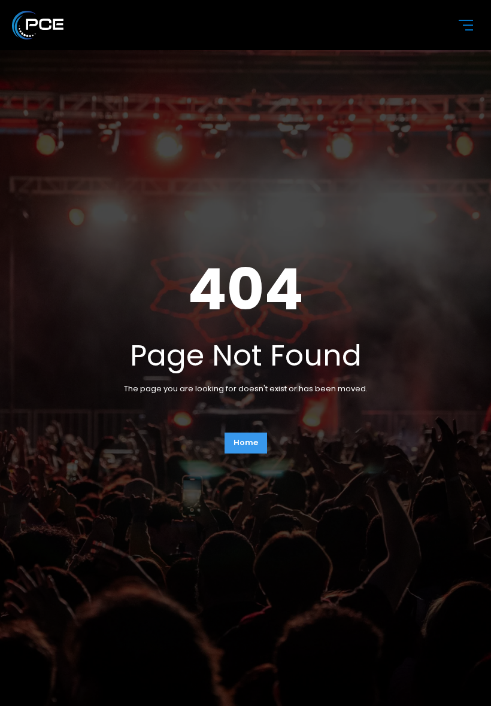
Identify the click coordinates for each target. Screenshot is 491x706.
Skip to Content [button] (53, 11)
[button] (458, 25)
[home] (225, 25)
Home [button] (246, 442)
